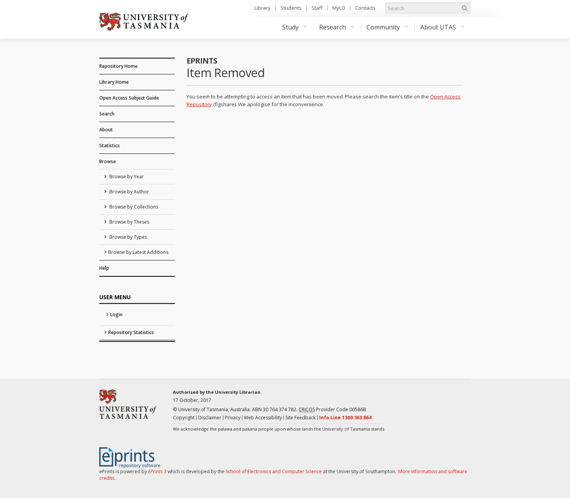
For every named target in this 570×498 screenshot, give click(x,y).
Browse (107, 161)
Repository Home (118, 66)
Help (104, 268)
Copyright (184, 417)
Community (383, 27)
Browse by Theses (128, 222)
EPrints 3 (157, 471)
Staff (317, 7)
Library (262, 7)
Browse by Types (127, 237)
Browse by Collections (133, 206)
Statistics (109, 145)
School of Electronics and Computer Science (274, 471)
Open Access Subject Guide (129, 98)
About (106, 129)
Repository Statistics (131, 332)
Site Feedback (300, 417)
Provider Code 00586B (332, 409)
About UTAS (438, 27)
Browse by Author (128, 191)
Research (332, 27)
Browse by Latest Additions (138, 252)
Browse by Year (126, 176)
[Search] (464, 8)
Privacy (232, 417)
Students (291, 7)
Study (290, 27)
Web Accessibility (263, 417)
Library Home (114, 82)
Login (116, 314)
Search (106, 113)
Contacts (365, 7)
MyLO (338, 7)
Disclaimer (209, 417)
